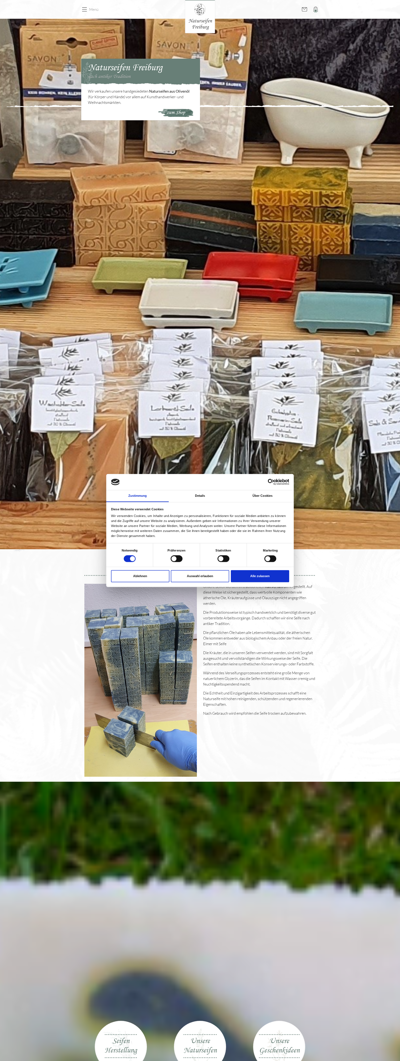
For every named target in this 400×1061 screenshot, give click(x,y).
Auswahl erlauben (200, 576)
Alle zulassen (260, 576)
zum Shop (175, 113)
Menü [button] (94, 9)
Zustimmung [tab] (137, 495)
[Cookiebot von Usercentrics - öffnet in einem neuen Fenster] (271, 482)
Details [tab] (200, 495)
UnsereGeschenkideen (279, 1046)
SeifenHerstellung (121, 1046)
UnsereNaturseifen (200, 1046)
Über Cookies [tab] (262, 495)
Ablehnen (140, 576)
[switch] (176, 558)
